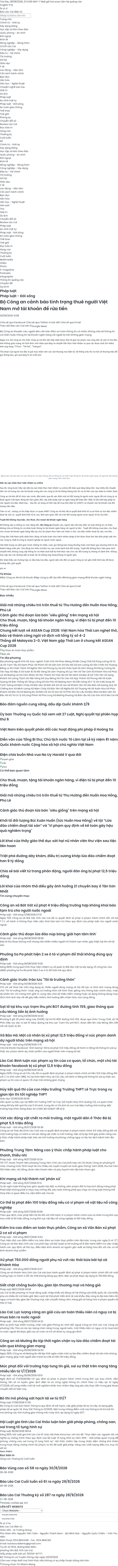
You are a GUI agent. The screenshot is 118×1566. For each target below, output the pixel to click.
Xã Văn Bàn (90, 685)
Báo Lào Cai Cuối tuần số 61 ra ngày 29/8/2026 (40, 1481)
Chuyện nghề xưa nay (12, 87)
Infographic (6, 276)
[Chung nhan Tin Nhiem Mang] (17, 1563)
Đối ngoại (5, 36)
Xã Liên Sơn (55, 664)
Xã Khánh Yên (75, 685)
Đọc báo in (6, 127)
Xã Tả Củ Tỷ (15, 695)
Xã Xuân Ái (27, 671)
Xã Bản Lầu (80, 695)
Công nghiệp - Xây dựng (14, 49)
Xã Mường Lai (11, 675)
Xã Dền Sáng (80, 681)
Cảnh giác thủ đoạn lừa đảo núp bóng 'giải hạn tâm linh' (48, 934)
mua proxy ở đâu (8, 1519)
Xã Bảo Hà (14, 692)
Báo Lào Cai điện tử (11, 11)
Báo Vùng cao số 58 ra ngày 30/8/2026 (33, 1468)
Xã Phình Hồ (41, 664)
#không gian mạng (73, 577)
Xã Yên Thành (44, 675)
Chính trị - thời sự (10, 22)
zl (6, 8)
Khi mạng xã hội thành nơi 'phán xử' (30, 1178)
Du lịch (4, 93)
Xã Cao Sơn (94, 695)
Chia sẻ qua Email (70, 322)
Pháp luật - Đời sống (11, 104)
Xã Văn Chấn (97, 664)
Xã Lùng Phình (30, 695)
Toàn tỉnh (49, 661)
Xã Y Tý (92, 681)
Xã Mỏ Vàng (40, 671)
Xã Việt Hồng (33, 678)
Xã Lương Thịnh (17, 678)
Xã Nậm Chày (22, 685)
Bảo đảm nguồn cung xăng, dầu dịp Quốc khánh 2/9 (44, 704)
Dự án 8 (4, 286)
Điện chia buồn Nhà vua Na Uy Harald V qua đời (40, 754)
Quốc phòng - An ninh (12, 32)
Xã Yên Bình (72, 675)
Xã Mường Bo (28, 692)
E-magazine (7, 269)
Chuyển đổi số (8, 120)
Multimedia (6, 259)
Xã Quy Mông (49, 678)
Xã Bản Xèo (37, 685)
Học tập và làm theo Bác (14, 29)
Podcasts (5, 273)
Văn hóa (4, 80)
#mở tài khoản (24, 577)
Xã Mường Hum (63, 681)
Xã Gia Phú (48, 681)
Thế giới (4, 114)
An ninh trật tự (8, 100)
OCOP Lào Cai (8, 46)
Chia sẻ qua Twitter (37, 322)
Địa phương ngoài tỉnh (13, 661)
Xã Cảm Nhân (27, 675)
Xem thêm (6, 1451)
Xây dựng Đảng (8, 26)
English (4, 5)
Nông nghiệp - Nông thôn (14, 43)
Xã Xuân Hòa (98, 688)
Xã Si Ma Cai (108, 695)
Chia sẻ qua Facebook (12, 322)
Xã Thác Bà (58, 675)
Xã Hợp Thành (78, 678)
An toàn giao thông (11, 107)
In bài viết (54, 322)
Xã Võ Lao (61, 685)
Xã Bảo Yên (53, 688)
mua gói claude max (9, 1515)
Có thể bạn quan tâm (14, 770)
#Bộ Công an (7, 577)
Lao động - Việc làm (11, 70)
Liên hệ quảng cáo (71, 1)
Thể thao (5, 110)
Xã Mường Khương (63, 695)
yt (4, 8)
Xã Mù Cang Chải (82, 661)
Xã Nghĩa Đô (67, 688)
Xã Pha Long (45, 695)
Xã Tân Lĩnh (85, 671)
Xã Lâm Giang (85, 668)
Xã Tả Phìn (65, 692)
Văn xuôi (4, 205)
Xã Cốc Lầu (78, 692)
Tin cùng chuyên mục (15, 896)
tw (9, 1523)
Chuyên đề (6, 283)
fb (1, 8)
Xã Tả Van (53, 692)
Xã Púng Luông (100, 661)
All (1, 141)
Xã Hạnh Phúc (26, 664)
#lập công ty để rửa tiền (48, 577)
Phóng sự (5, 117)
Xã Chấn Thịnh (18, 668)
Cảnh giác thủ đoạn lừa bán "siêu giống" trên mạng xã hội (49, 615)
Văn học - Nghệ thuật (12, 83)
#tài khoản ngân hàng (98, 577)
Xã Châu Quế (69, 668)
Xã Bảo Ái (84, 675)
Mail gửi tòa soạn (51, 1)
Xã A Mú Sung (104, 681)
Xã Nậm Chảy (39, 688)
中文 (11, 5)
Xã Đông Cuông (103, 668)
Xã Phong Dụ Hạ (52, 668)
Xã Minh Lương (22, 688)
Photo (3, 266)
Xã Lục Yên (72, 671)
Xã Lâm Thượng (56, 671)
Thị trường (6, 56)
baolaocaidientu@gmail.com (24, 1543)
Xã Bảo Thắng (16, 681)
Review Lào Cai (8, 124)
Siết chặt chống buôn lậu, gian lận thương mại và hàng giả (50, 1285)
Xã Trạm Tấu (10, 664)
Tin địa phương (10, 658)
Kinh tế (4, 39)
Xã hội (3, 60)
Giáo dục (5, 63)
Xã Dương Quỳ (105, 685)
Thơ (2, 208)
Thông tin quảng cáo (12, 280)
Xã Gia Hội (68, 664)
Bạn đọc (5, 76)
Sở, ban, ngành (35, 661)
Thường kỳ (6, 134)
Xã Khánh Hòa (100, 671)
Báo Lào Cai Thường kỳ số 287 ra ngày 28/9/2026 (42, 1495)
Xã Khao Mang (63, 661)
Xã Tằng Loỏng (33, 681)
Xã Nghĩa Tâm (35, 668)
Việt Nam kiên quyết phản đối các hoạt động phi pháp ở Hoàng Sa (56, 729)
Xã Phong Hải (94, 678)
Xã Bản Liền (106, 692)
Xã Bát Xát (50, 685)
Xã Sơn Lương (82, 664)
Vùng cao (5, 131)
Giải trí (3, 90)
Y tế (2, 66)
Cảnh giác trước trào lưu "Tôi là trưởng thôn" (37, 979)
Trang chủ (6, 19)
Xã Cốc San (63, 678)
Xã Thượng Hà (83, 688)
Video (3, 263)
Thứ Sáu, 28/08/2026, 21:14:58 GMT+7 (20, 1)
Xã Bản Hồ (42, 692)
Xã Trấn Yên (97, 675)
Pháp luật (5, 97)
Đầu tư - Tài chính (10, 53)
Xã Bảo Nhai (92, 692)
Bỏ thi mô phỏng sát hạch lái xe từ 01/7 (33, 1398)
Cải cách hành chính (12, 73)
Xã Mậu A (15, 671)
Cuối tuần (5, 137)
